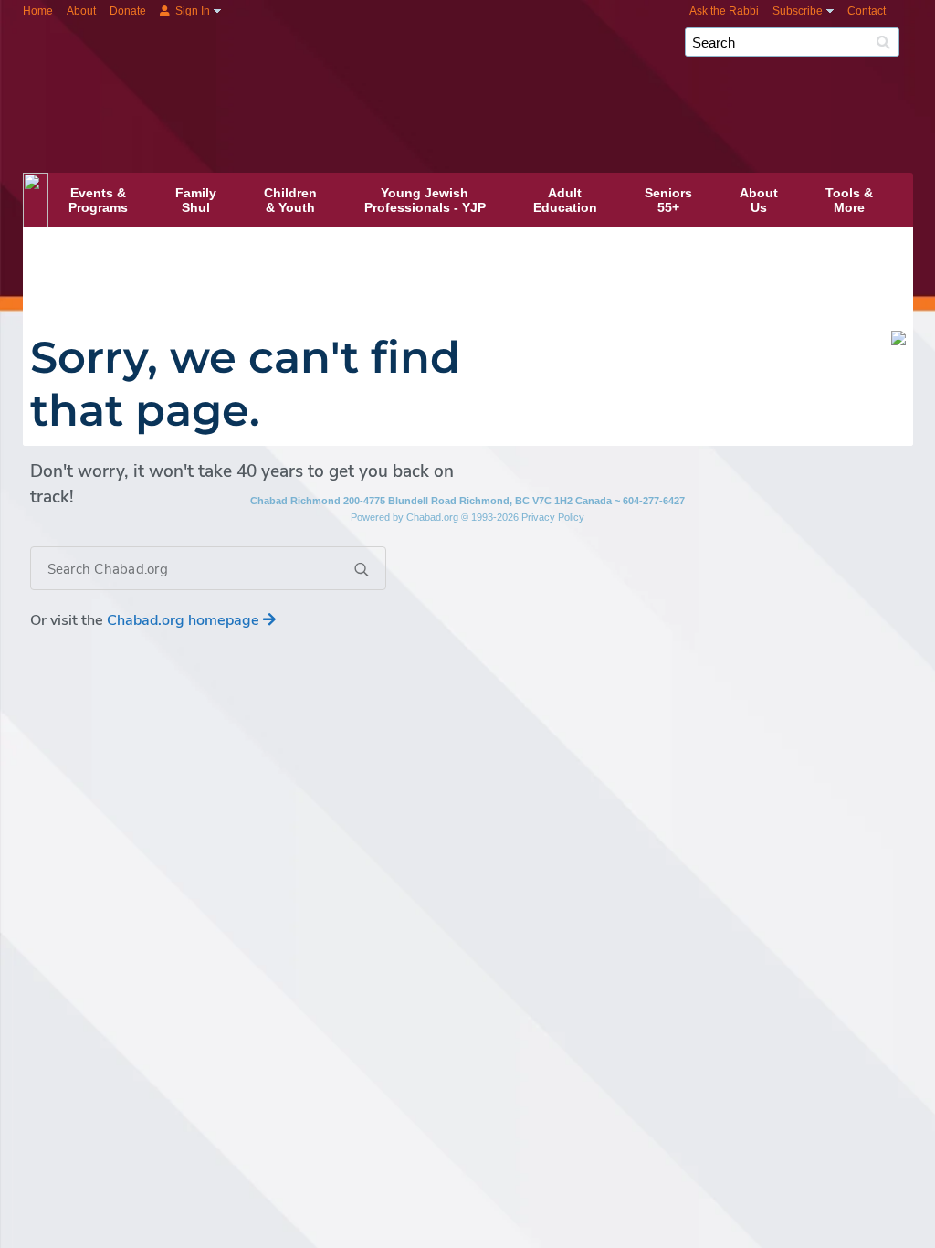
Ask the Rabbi (724, 11)
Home (38, 11)
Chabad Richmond (520, 71)
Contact (866, 11)
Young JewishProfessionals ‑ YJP (425, 200)
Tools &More (849, 200)
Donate (128, 11)
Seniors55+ (668, 200)
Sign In (191, 11)
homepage (185, 620)
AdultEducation (565, 200)
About (81, 11)
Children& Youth (290, 200)
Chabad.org (432, 517)
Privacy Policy (552, 517)
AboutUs (759, 200)
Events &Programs (98, 200)
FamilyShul (195, 200)
